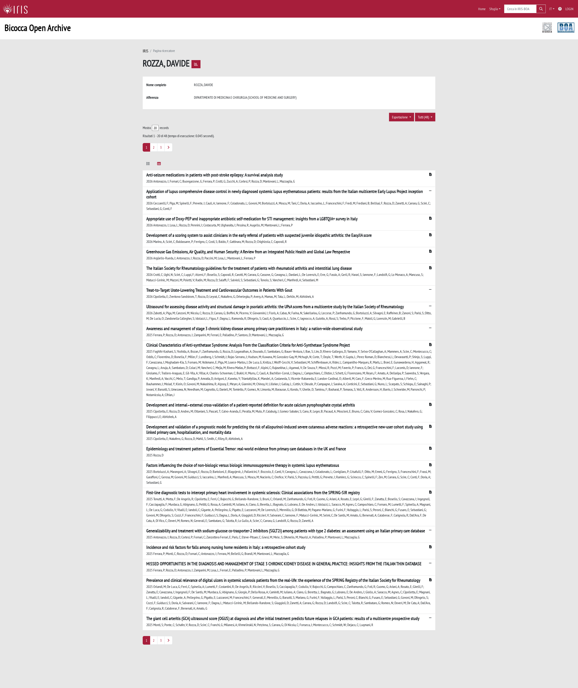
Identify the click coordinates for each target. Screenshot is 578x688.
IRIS (145, 51)
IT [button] (550, 9)
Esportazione (400, 117)
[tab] (148, 164)
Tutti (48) (424, 117)
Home (482, 9)
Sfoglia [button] (493, 9)
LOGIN (569, 9)
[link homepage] (17, 8)
